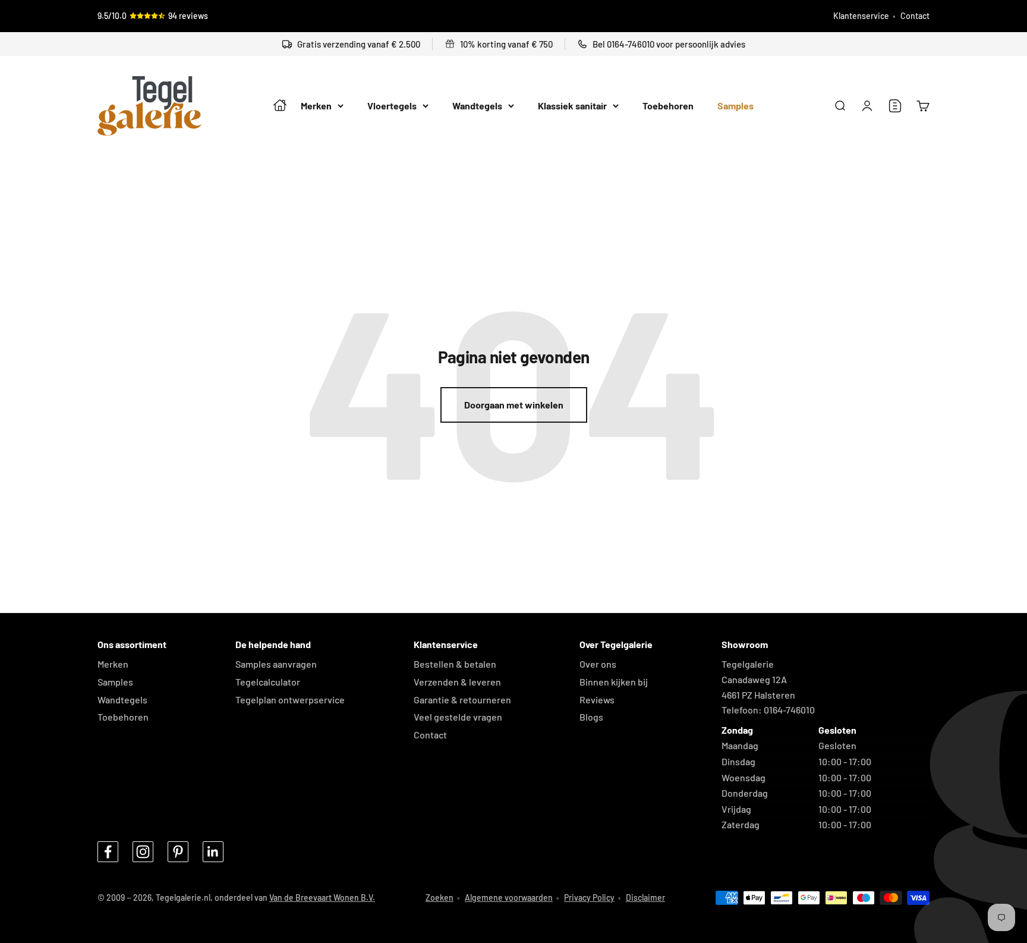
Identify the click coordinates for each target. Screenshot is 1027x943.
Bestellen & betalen (455, 663)
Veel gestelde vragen (458, 716)
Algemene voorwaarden (509, 897)
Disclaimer (645, 897)
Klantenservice (861, 16)
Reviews (597, 699)
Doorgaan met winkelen (513, 404)
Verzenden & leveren (457, 681)
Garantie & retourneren (462, 699)
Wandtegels (477, 106)
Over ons (597, 663)
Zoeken (439, 897)
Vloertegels (392, 106)
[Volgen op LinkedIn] (213, 851)
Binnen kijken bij (613, 681)
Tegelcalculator (267, 681)
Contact (915, 16)
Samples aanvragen (276, 663)
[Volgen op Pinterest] (178, 851)
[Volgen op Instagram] (143, 851)
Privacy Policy (589, 897)
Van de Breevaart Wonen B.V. (322, 897)
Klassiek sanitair (572, 106)
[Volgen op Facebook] (107, 851)
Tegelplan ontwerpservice (290, 699)
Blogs (591, 716)
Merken (316, 106)
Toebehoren (668, 106)
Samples (735, 106)
